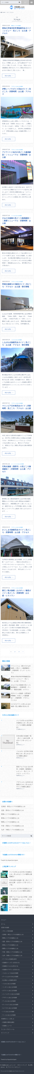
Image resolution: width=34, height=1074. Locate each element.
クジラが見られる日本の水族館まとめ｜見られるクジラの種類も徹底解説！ (24, 724)
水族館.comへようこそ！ (9, 1065)
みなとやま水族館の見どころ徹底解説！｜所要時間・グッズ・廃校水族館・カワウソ (21, 687)
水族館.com (11, 1071)
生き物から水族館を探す (9, 980)
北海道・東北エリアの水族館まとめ (13, 806)
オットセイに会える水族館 (10, 1004)
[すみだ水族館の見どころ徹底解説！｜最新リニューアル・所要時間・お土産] (17, 249)
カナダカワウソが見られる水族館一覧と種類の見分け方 (21, 705)
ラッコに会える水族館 (9, 1015)
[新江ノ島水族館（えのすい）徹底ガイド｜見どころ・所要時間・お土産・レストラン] (17, 619)
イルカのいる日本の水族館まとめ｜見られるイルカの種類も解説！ (24, 753)
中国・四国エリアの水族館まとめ (12, 826)
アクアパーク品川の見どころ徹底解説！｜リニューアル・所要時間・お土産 (16, 154)
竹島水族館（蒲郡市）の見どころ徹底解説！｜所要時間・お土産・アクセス (16, 469)
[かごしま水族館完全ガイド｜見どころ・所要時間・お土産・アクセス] (17, 555)
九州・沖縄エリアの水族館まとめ (12, 830)
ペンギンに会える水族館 (9, 987)
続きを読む (8, 75)
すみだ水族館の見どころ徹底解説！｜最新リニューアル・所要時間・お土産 (16, 220)
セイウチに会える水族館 (9, 1008)
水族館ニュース (7, 1025)
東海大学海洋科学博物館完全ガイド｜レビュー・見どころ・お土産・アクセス (16, 30)
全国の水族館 (5, 927)
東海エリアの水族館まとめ (10, 818)
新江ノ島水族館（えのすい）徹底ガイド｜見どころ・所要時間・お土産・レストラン (16, 593)
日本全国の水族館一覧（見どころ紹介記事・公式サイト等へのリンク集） (24, 739)
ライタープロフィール (7, 1029)
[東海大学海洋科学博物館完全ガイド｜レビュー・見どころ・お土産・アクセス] (17, 56)
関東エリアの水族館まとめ (10, 814)
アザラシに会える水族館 (9, 997)
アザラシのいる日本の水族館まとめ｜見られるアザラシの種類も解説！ (24, 784)
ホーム (3, 924)
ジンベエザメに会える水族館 (11, 994)
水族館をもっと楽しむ (7, 1018)
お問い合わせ (25, 2)
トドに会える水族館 (8, 1011)
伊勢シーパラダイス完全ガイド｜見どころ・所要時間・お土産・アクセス (16, 91)
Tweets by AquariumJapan (9, 860)
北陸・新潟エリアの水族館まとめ (12, 810)
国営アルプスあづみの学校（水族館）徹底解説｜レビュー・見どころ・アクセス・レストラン (24, 770)
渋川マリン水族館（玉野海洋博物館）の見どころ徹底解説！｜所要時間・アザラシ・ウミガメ (21, 696)
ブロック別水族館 (7, 931)
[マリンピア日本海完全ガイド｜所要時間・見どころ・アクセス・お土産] (17, 432)
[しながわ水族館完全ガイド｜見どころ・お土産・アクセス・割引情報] (17, 371)
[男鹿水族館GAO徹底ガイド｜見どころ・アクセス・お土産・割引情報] (17, 310)
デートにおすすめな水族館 (10, 976)
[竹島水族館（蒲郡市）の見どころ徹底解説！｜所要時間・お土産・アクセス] (17, 495)
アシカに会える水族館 (9, 1001)
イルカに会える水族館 (9, 983)
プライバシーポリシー (13, 1067)
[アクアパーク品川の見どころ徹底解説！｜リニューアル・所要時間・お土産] (17, 183)
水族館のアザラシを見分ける (11, 969)
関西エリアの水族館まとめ (10, 822)
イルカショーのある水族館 (10, 973)
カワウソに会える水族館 (9, 990)
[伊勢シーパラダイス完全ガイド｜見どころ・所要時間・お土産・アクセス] (17, 117)
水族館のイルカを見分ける (10, 966)
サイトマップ (5, 1033)
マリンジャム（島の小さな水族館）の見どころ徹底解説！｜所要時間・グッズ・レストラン (21, 669)
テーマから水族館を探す (9, 959)
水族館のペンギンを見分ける (11, 962)
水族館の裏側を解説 (8, 1022)
